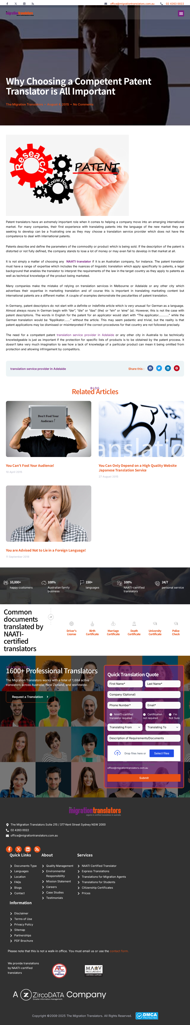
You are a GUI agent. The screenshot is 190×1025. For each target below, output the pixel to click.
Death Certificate (134, 632)
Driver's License (71, 632)
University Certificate (155, 632)
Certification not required (152, 716)
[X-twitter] (15, 3)
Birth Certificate (92, 632)
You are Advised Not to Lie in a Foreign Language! (46, 550)
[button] (181, 13)
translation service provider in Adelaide (85, 335)
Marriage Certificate (113, 632)
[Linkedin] (24, 3)
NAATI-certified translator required (121, 716)
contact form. (119, 951)
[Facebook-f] (7, 3)
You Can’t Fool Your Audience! (30, 465)
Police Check (176, 632)
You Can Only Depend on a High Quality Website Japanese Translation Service (138, 467)
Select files (161, 753)
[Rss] (33, 3)
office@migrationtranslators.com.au (127, 767)
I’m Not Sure (174, 716)
